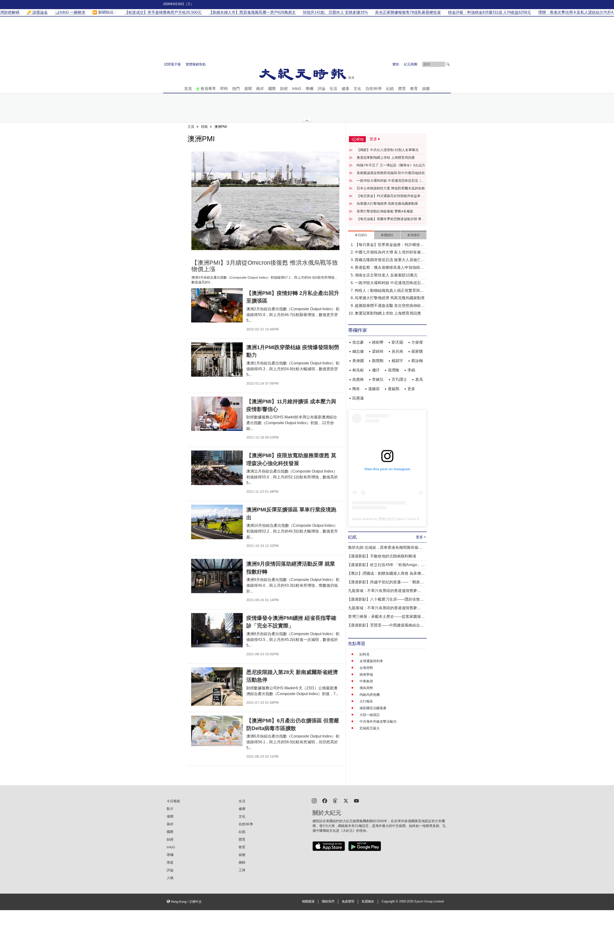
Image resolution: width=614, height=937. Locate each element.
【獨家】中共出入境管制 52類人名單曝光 (388, 150)
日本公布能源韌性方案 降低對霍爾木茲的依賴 (391, 188)
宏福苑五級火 (370, 728)
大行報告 (366, 701)
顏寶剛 (378, 361)
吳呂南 (397, 351)
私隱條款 (368, 901)
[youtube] (356, 800)
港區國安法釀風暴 (373, 708)
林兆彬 (358, 370)
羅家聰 (417, 351)
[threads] (335, 800)
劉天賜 (397, 342)
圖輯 (242, 862)
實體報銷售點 (196, 64)
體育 (402, 89)
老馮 (419, 379)
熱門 (236, 89)
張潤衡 (393, 370)
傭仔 (376, 370)
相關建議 (308, 901)
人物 (170, 878)
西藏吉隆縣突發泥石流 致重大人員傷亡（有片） (388, 260)
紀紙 (390, 89)
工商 (242, 870)
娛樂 (426, 89)
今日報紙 (173, 801)
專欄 (309, 89)
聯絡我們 (328, 901)
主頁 (191, 127)
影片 (170, 809)
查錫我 (393, 389)
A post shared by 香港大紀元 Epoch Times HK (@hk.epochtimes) (401, 519)
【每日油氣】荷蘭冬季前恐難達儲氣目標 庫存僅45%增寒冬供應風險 (391, 219)
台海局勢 (366, 668)
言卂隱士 (399, 379)
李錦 (411, 370)
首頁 (188, 89)
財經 (284, 89)
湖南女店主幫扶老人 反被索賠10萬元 (386, 275)
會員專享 (208, 89)
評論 (321, 89)
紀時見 (365, 654)
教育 (414, 89)
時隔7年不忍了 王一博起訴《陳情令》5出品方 (391, 165)
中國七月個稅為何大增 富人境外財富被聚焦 (390, 252)
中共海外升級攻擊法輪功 (378, 721)
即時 (224, 89)
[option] (265, 201)
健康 (345, 89)
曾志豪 (358, 342)
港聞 (248, 89)
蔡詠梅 (417, 361)
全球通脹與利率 (371, 661)
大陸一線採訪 (370, 715)
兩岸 (260, 89)
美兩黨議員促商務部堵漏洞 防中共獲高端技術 (391, 173)
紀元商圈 (410, 64)
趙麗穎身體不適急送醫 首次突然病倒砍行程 (390, 306)
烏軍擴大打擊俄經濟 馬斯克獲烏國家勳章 (387, 203)
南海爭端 (366, 674)
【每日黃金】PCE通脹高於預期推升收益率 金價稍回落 (391, 196)
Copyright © (390, 901)
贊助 (395, 64)
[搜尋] (448, 64)
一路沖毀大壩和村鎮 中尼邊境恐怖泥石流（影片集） (391, 181)
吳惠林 (358, 379)
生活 (333, 89)
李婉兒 (378, 379)
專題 (170, 862)
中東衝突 (366, 681)
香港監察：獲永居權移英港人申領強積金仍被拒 (389, 267)
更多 (411, 389)
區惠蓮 (358, 398)
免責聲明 (348, 901)
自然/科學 (374, 89)
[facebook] (324, 800)
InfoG (296, 89)
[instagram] (314, 800)
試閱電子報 (172, 64)
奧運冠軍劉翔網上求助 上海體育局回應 (386, 157)
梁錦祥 (378, 351)
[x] (345, 800)
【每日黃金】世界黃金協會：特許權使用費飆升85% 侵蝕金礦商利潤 (389, 245)
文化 (357, 89)
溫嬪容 (374, 389)
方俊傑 (417, 342)
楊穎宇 (397, 361)
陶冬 (356, 389)
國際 (272, 89)
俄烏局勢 (366, 688)
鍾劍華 (378, 342)
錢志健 (358, 351)
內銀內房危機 (370, 695)
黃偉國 (358, 361)
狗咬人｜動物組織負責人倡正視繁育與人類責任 (389, 290)
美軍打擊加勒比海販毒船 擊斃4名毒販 (385, 211)
